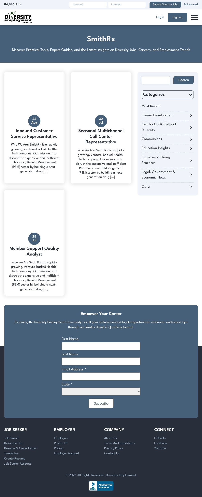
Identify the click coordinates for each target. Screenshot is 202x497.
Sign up (177, 17)
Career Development (158, 115)
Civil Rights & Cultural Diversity (159, 127)
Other (146, 186)
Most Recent (151, 106)
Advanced (191, 4)
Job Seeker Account (17, 463)
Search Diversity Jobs (165, 4)
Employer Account (66, 453)
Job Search (11, 438)
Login (160, 17)
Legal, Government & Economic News (158, 174)
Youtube (160, 448)
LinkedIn (160, 438)
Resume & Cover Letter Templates (20, 451)
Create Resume (14, 458)
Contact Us (112, 453)
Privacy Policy (113, 448)
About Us (110, 438)
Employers (61, 438)
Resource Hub (13, 443)
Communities (152, 139)
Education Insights (156, 148)
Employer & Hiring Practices (156, 160)
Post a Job (61, 443)
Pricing (59, 448)
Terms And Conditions (119, 443)
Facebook (160, 443)
